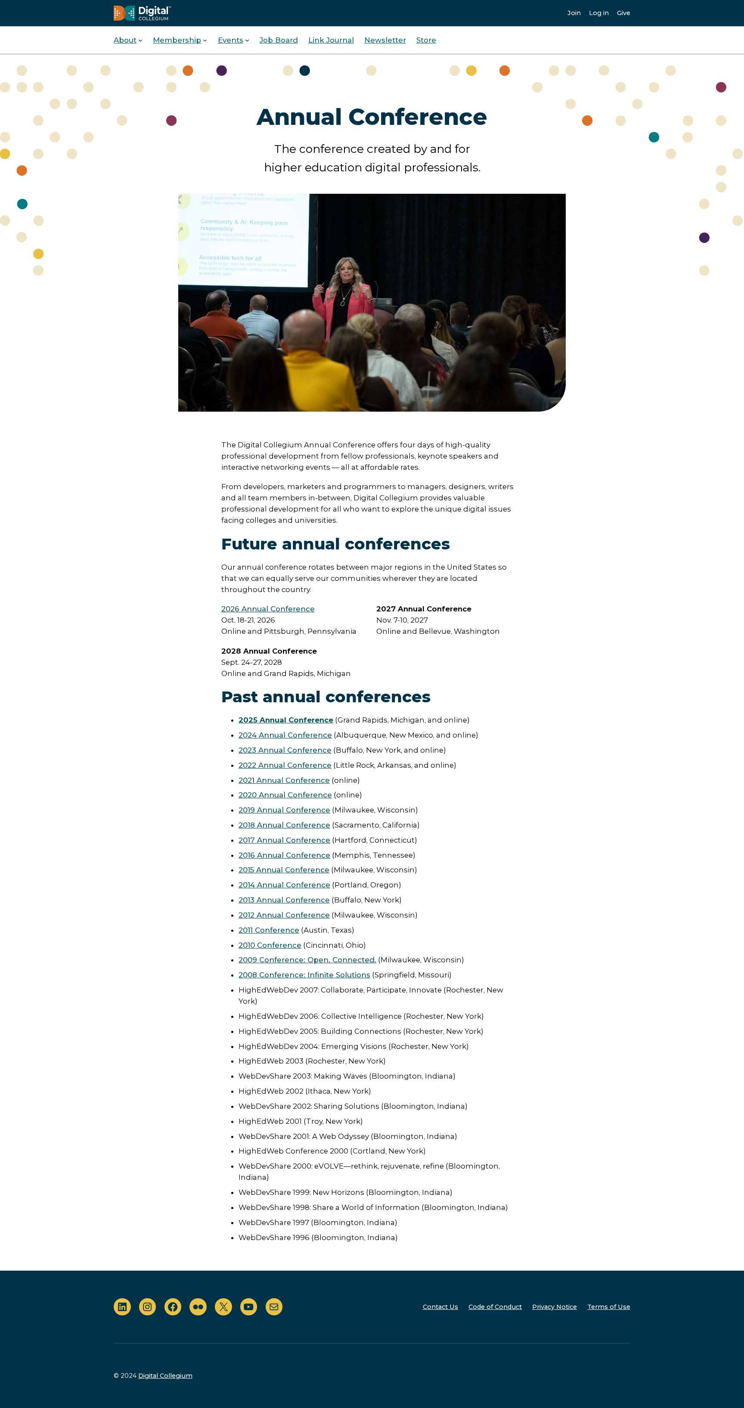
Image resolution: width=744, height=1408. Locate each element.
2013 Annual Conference (284, 900)
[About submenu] (140, 40)
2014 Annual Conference (284, 885)
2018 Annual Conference (284, 825)
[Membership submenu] (205, 40)
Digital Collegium (165, 1376)
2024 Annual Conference (285, 735)
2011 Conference (269, 930)
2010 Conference (270, 945)
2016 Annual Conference (284, 855)
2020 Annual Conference (285, 795)
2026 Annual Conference (268, 609)
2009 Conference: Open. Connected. (307, 959)
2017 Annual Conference (284, 840)
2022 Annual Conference (285, 765)
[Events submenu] (247, 40)
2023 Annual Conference (285, 750)
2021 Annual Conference (284, 780)
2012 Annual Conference (284, 915)
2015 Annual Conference (284, 869)
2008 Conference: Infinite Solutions (304, 975)
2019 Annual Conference (284, 810)
